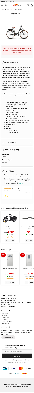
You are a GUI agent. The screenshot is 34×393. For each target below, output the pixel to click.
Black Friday (5, 323)
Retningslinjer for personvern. (17, 362)
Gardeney (5, 157)
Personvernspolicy (7, 321)
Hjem (2, 9)
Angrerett (5, 315)
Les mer (21, 183)
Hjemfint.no (5, 317)
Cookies (4, 319)
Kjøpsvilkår (5, 313)
